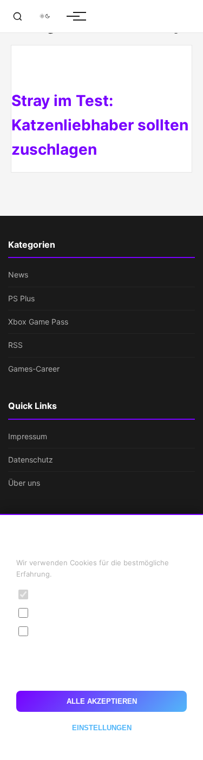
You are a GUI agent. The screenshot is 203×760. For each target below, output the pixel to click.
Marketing (53, 631)
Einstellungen (102, 728)
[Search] (17, 16)
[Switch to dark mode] (44, 16)
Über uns (24, 482)
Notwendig (54, 594)
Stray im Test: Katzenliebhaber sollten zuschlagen (99, 124)
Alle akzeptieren (102, 701)
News (18, 274)
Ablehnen (101, 674)
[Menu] (73, 16)
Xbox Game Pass (38, 321)
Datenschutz (30, 459)
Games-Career (34, 368)
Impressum (27, 436)
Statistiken (54, 612)
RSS (15, 344)
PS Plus (21, 298)
